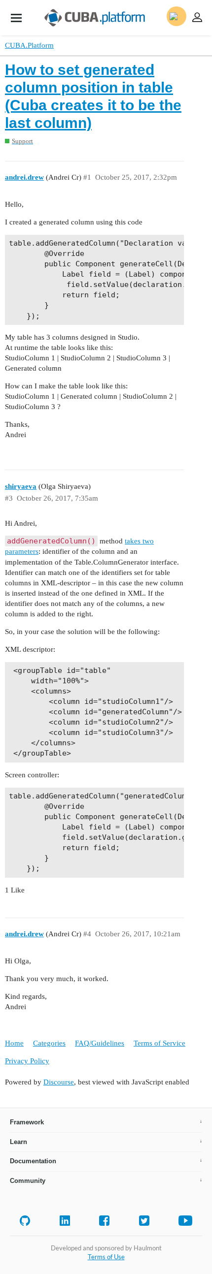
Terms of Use (106, 1256)
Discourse (58, 1082)
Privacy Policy (27, 1061)
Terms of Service (159, 1043)
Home (14, 1043)
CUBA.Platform (29, 45)
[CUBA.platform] (16, 17)
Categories (49, 1043)
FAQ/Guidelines (99, 1043)
